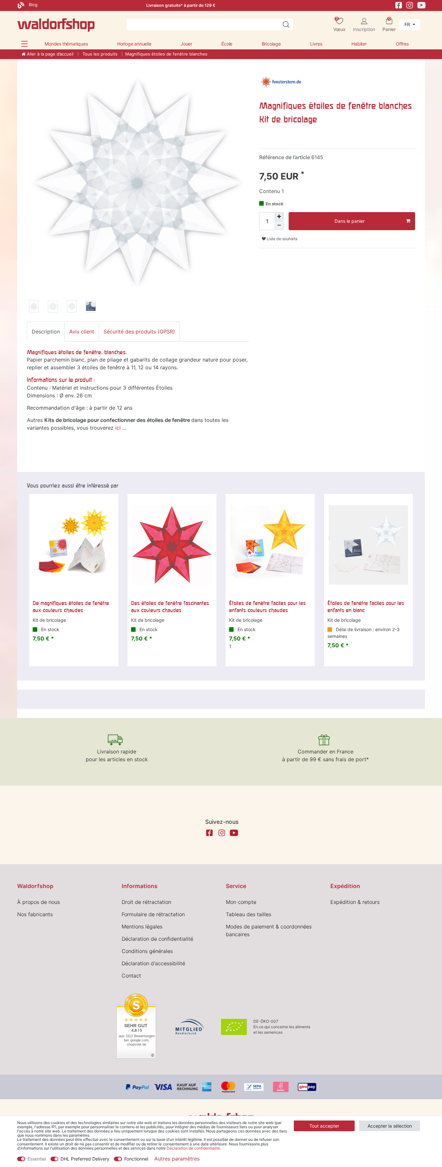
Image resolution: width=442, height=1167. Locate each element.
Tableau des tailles (248, 914)
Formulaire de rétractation (153, 914)
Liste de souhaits (281, 238)
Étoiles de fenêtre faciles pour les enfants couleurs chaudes (267, 606)
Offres (402, 43)
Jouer (186, 43)
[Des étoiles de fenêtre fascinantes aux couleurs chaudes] (172, 545)
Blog (33, 4)
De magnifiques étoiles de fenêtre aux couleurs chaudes (71, 606)
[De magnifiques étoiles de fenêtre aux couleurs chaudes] (74, 545)
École (226, 43)
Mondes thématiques (66, 43)
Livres (316, 43)
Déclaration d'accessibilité (153, 963)
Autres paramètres (177, 1158)
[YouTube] (421, 4)
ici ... (120, 428)
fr (407, 24)
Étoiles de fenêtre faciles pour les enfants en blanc (365, 606)
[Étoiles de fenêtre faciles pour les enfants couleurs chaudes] (270, 545)
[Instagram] (409, 4)
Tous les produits (99, 53)
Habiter (359, 43)
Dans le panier (350, 221)
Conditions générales (147, 951)
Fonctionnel (136, 1159)
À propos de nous (38, 902)
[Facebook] (398, 4)
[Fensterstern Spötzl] (280, 81)
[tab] (46, 332)
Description (46, 331)
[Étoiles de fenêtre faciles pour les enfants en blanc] (368, 545)
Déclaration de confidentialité (157, 939)
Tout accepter (324, 1126)
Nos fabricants (35, 914)
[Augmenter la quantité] (279, 216)
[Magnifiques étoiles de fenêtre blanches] (34, 307)
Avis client (81, 331)
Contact (131, 975)
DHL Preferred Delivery (85, 1159)
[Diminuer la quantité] (279, 225)
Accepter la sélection (390, 1126)
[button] (24, 43)
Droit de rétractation (146, 902)
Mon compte (241, 902)
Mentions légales (142, 926)
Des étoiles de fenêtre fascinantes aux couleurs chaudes (170, 606)
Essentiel (37, 1159)
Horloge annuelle (134, 43)
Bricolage (271, 43)
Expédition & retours (355, 902)
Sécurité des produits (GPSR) (139, 331)
